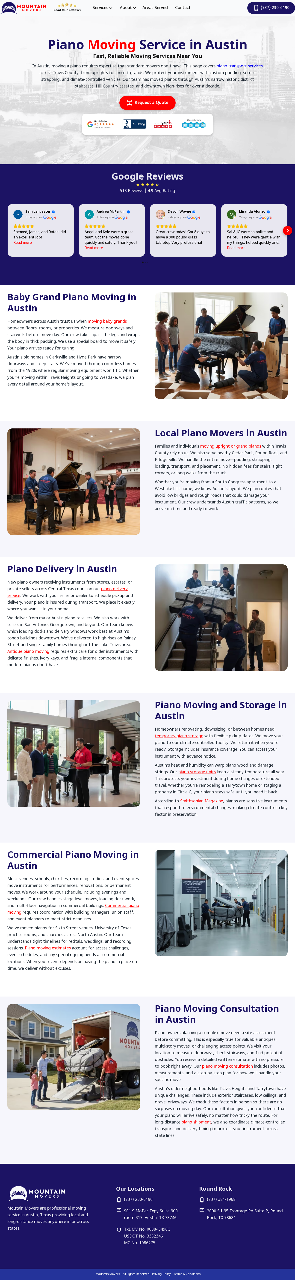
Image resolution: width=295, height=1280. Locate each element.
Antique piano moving (28, 651)
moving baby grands (107, 321)
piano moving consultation (227, 1066)
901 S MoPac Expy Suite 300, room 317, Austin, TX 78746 (151, 1215)
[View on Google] (18, 214)
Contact (183, 8)
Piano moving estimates (48, 948)
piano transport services (240, 66)
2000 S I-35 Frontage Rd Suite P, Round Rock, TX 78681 (245, 1215)
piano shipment (196, 1122)
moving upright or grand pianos (230, 446)
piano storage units (197, 772)
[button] (101, 8)
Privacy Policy (161, 1274)
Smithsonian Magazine (201, 801)
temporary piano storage (179, 736)
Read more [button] (22, 243)
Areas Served (155, 8)
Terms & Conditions (187, 1274)
